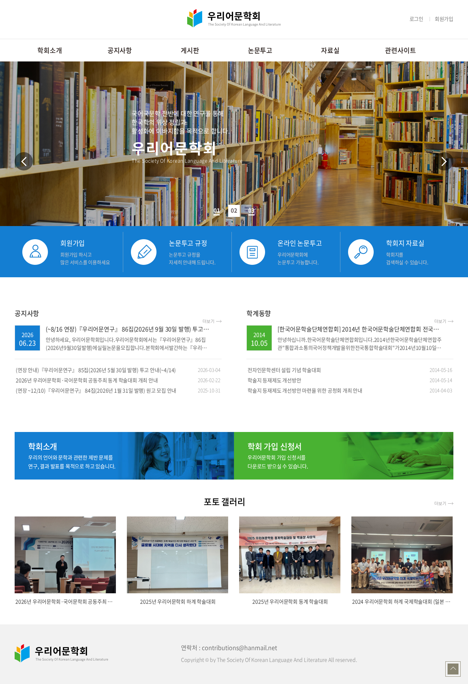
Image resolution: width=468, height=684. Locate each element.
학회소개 (49, 50)
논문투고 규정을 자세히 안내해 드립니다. (192, 258)
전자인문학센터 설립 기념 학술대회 (350, 369)
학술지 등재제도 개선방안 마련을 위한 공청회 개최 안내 (350, 390)
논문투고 (260, 50)
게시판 (190, 50)
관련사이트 (400, 50)
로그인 (416, 18)
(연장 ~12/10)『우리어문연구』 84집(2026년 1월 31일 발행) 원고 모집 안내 (118, 390)
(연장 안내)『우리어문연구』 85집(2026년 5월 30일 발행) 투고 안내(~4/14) (118, 369)
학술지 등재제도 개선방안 (350, 380)
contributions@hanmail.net (239, 647)
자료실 (330, 50)
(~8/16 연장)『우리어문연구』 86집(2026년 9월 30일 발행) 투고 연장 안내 (136, 328)
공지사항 (119, 50)
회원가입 (444, 18)
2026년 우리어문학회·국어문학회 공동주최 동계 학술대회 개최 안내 (118, 380)
